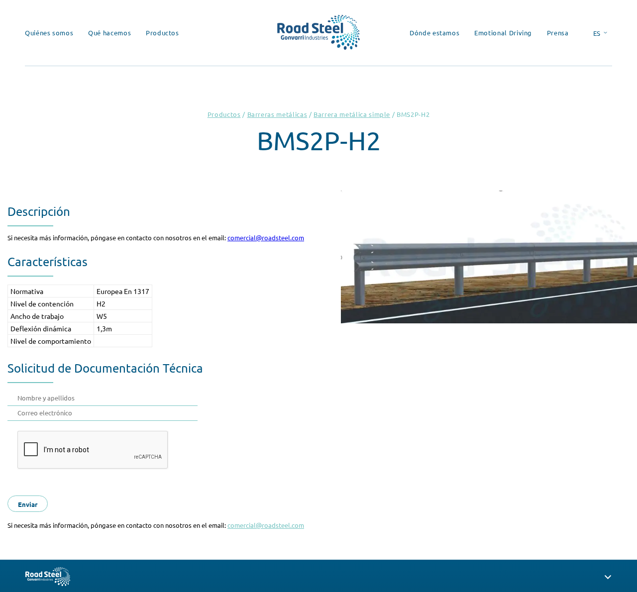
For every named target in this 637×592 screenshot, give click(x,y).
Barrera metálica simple (352, 114)
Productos (162, 32)
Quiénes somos (49, 32)
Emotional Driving (503, 32)
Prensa (558, 32)
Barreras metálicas (277, 114)
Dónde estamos (434, 32)
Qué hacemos (109, 32)
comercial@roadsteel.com (265, 237)
